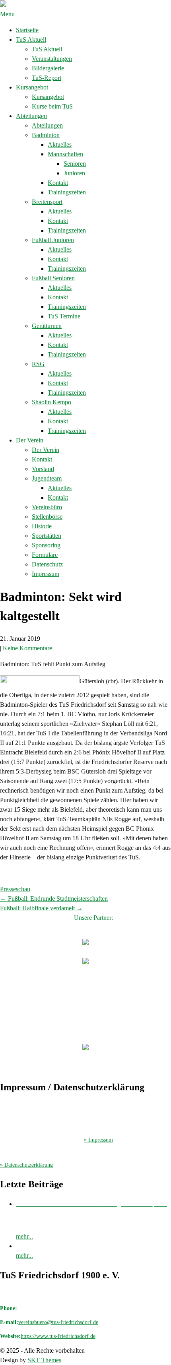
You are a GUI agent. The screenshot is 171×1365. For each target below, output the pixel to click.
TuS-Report (46, 77)
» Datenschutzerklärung (26, 1165)
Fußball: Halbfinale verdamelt (41, 908)
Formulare (45, 554)
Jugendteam (47, 478)
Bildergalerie (48, 68)
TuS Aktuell (31, 39)
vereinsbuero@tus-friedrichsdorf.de (58, 1322)
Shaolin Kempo (51, 402)
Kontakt (58, 182)
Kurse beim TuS (52, 106)
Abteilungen (31, 115)
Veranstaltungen (52, 58)
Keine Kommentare (27, 648)
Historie (42, 526)
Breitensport (47, 201)
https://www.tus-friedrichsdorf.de (58, 1336)
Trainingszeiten (67, 192)
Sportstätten (46, 535)
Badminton (46, 135)
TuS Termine (64, 316)
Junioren (74, 173)
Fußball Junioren (53, 240)
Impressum (45, 573)
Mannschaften (65, 154)
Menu (7, 14)
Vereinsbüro (47, 507)
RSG (38, 364)
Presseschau (15, 889)
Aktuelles (60, 144)
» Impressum (98, 1140)
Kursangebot (32, 87)
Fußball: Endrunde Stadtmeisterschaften (54, 898)
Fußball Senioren (53, 278)
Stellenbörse (47, 516)
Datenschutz (47, 564)
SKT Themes (44, 1360)
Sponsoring (46, 545)
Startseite (27, 30)
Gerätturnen (47, 325)
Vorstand (43, 468)
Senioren (75, 163)
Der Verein (29, 440)
